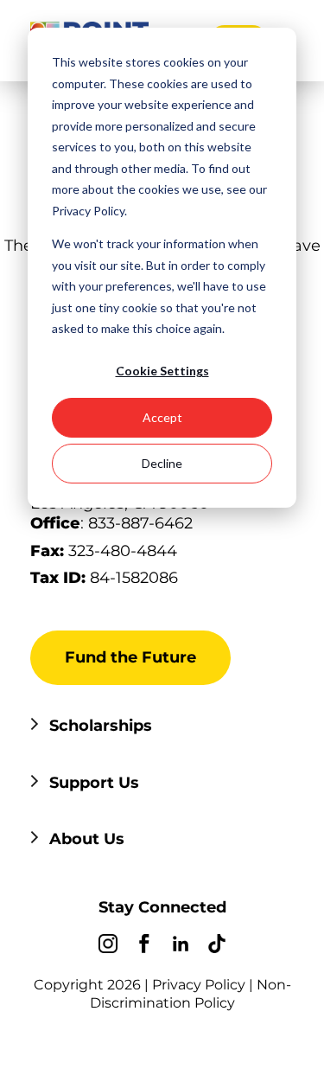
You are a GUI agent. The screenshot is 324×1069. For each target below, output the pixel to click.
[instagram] (108, 946)
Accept (162, 417)
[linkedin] (180, 946)
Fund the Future (130, 657)
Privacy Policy (198, 984)
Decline (162, 463)
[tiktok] (216, 946)
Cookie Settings (162, 370)
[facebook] (144, 946)
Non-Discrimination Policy (190, 993)
